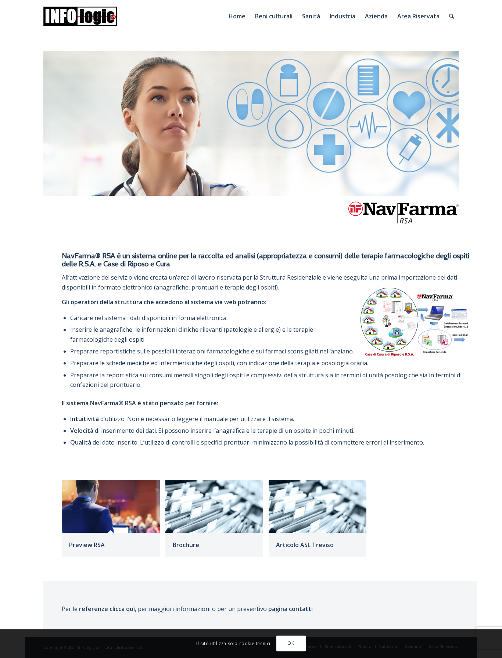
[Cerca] (451, 16)
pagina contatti (290, 609)
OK (290, 643)
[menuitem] (237, 16)
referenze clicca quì (107, 609)
